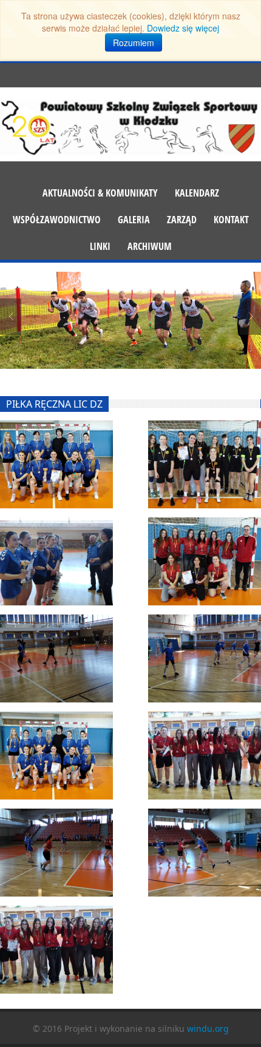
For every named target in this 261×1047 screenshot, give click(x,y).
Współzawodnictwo (57, 219)
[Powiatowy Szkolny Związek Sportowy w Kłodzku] (130, 126)
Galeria (134, 219)
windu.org (208, 1028)
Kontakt (231, 219)
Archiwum (149, 246)
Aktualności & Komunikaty (100, 193)
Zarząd (182, 219)
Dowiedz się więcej (183, 28)
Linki (100, 246)
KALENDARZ (197, 193)
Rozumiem (133, 42)
